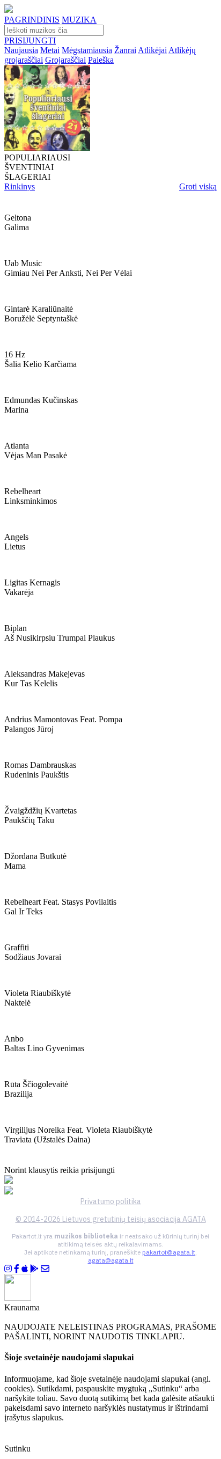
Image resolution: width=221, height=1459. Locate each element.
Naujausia (21, 50)
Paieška (101, 59)
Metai (50, 50)
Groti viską (198, 186)
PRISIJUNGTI (30, 40)
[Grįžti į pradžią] (8, 9)
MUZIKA (79, 19)
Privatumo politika (110, 1201)
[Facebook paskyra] (16, 1268)
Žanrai (125, 50)
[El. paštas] (45, 1268)
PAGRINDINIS (32, 19)
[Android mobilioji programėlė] (34, 1268)
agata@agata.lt (111, 1260)
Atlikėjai (152, 50)
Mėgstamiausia (87, 50)
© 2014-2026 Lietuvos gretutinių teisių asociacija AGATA (111, 1219)
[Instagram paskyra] (8, 1268)
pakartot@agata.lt (168, 1252)
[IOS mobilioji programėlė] (24, 1268)
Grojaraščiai (65, 59)
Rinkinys (19, 186)
